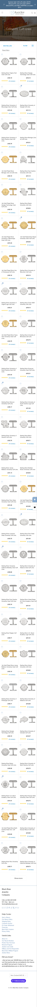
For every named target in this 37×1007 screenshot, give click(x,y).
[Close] (33, 473)
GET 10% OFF (19, 532)
